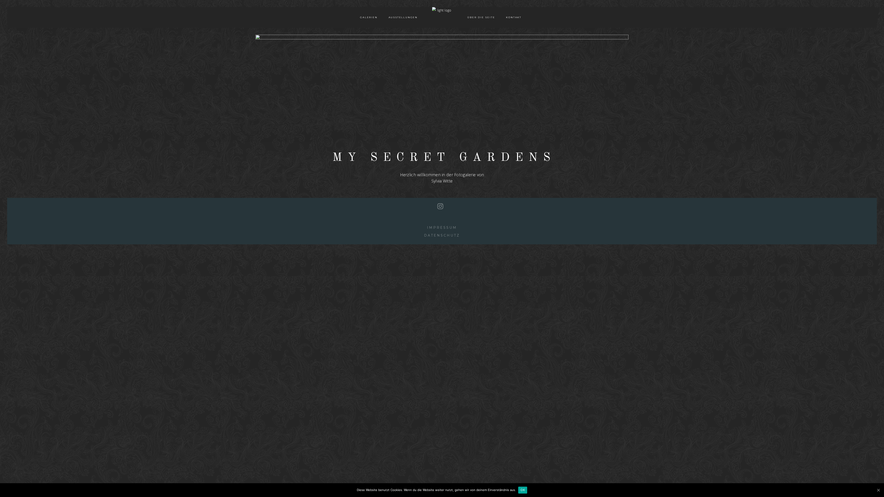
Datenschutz (442, 235)
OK (523, 490)
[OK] (878, 490)
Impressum (442, 227)
